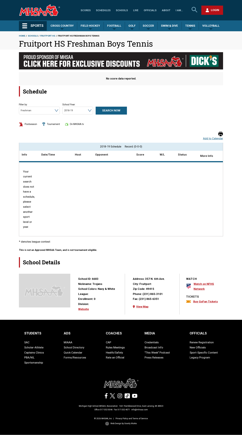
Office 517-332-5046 (103, 410)
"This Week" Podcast (157, 352)
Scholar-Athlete (33, 347)
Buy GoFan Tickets (205, 301)
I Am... (179, 10)
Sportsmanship (33, 362)
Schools (122, 10)
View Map (142, 306)
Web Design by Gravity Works (123, 423)
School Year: (68, 104)
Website (83, 309)
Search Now (111, 110)
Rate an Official (115, 357)
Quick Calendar (73, 352)
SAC (26, 342)
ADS (67, 333)
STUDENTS (32, 333)
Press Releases (154, 357)
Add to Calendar (213, 138)
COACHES (114, 333)
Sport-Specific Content (204, 352)
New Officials (198, 347)
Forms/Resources (75, 357)
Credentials (152, 342)
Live (135, 10)
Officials (150, 10)
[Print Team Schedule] (220, 134)
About (166, 10)
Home (22, 36)
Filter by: (23, 104)
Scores (86, 10)
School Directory (74, 347)
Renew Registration (202, 342)
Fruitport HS (47, 36)
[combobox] (64, 110)
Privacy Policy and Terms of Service (132, 418)
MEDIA (150, 333)
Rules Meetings (115, 347)
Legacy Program (200, 357)
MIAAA (68, 342)
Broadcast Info (154, 347)
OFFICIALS (198, 333)
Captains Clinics (34, 352)
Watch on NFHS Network (204, 286)
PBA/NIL (29, 357)
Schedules (103, 10)
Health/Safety (114, 352)
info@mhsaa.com (139, 410)
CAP (108, 342)
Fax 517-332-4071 (122, 410)
